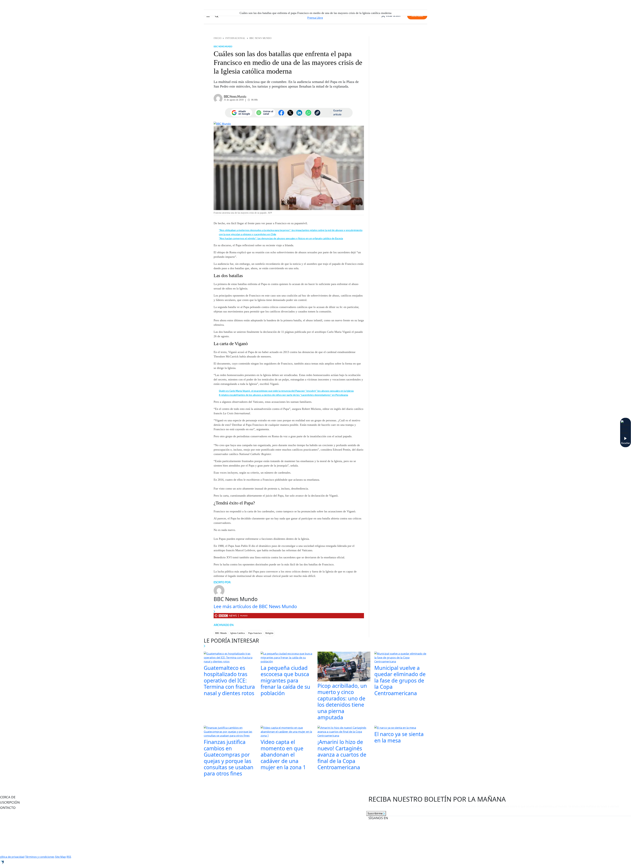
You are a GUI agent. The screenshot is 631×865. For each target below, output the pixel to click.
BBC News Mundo (260, 38)
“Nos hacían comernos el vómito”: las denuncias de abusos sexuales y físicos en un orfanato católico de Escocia (281, 238)
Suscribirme (375, 813)
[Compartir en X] (290, 113)
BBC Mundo (221, 633)
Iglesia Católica (237, 633)
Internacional (235, 38)
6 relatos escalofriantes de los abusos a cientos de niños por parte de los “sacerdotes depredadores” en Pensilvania (283, 395)
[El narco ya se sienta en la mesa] (395, 728)
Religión (269, 633)
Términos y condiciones (39, 857)
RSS (69, 857)
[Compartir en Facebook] (281, 113)
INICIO (217, 38)
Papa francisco (255, 633)
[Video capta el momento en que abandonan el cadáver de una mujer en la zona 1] (287, 732)
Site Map (60, 857)
